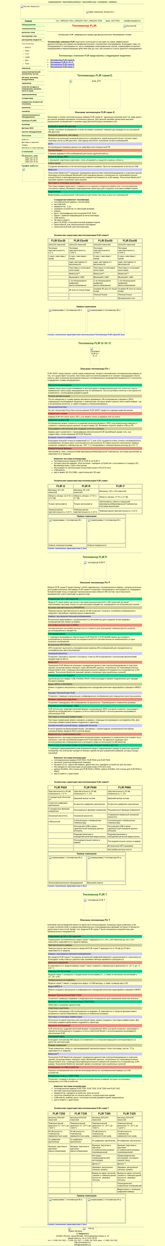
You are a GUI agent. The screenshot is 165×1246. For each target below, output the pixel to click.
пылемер (26, 124)
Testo (27, 64)
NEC (27, 60)
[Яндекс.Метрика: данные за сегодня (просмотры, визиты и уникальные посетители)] (75, 1229)
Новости (25, 139)
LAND (27, 57)
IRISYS (28, 47)
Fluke (27, 51)
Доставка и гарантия (30, 142)
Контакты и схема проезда (33, 148)
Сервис (25, 145)
